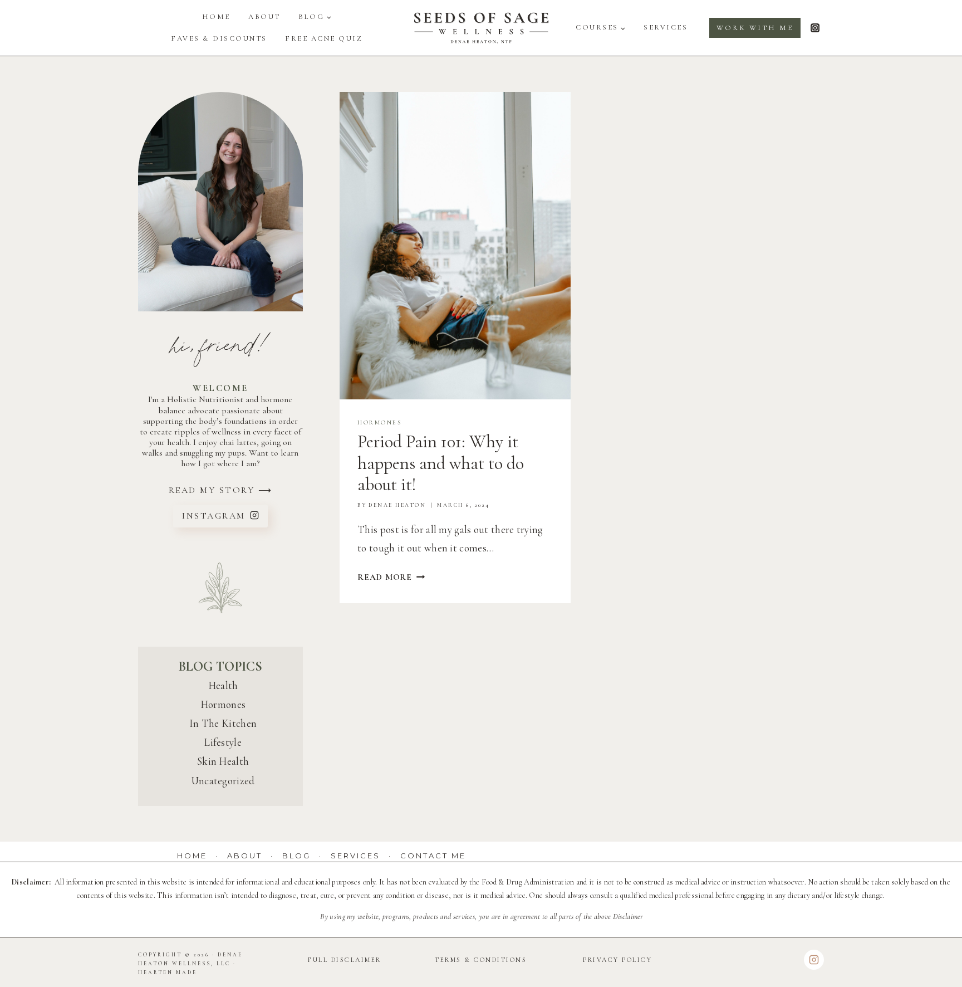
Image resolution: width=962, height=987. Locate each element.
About (264, 16)
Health (223, 685)
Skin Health (223, 761)
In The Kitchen (223, 723)
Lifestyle (223, 742)
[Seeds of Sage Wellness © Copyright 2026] (481, 28)
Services (666, 27)
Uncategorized (223, 780)
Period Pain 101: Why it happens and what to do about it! (440, 463)
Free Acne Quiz (323, 38)
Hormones (379, 422)
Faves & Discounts (219, 38)
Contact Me (433, 855)
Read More (391, 577)
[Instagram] (815, 28)
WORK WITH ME (754, 27)
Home (216, 16)
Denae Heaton (397, 505)
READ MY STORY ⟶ (221, 490)
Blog (296, 855)
